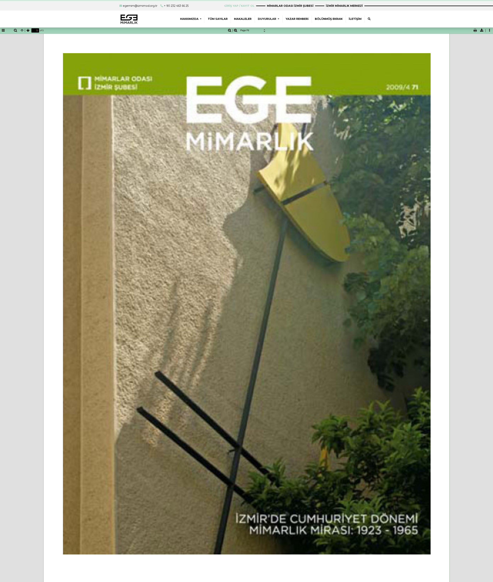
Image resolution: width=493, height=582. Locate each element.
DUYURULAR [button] (267, 19)
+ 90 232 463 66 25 (176, 6)
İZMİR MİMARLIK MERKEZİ (344, 6)
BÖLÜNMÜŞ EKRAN (328, 19)
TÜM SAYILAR (218, 19)
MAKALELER (243, 19)
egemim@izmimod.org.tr (140, 6)
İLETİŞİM (355, 19)
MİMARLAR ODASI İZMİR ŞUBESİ (290, 6)
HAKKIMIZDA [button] (189, 19)
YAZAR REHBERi (297, 19)
